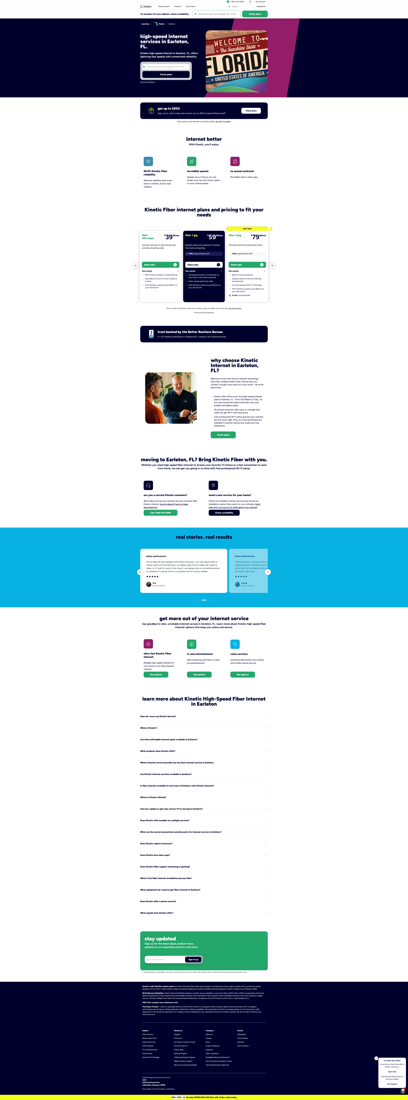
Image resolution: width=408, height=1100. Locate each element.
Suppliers (209, 1050)
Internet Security (149, 1042)
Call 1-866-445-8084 (160, 512)
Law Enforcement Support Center (219, 1061)
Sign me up (193, 959)
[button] (229, 6)
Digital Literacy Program (183, 1061)
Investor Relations (212, 1046)
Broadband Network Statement (218, 1057)
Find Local (178, 1038)
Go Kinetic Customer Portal (184, 1042)
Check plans (223, 435)
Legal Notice (170, 1089)
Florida (161, 24)
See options (156, 674)
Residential (241, 1034)
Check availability (224, 512)
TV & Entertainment (149, 1050)
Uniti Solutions (243, 1046)
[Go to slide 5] (208, 600)
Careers (209, 1038)
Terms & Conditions (147, 82)
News (208, 1042)
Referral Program (180, 1053)
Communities (242, 1038)
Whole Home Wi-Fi (149, 1038)
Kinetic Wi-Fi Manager (150, 1057)
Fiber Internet (147, 1034)
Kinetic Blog (178, 1050)
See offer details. (235, 308)
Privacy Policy (147, 1089)
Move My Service (180, 1046)
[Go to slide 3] (205, 600)
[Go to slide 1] (200, 600)
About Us (209, 1034)
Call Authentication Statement (217, 1065)
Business (240, 1042)
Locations (145, 24)
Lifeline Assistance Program (184, 1057)
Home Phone (147, 1053)
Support (177, 1034)
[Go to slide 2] (203, 600)
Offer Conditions (212, 1053)
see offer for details (223, 121)
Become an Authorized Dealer (185, 1065)
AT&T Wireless (147, 1046)
